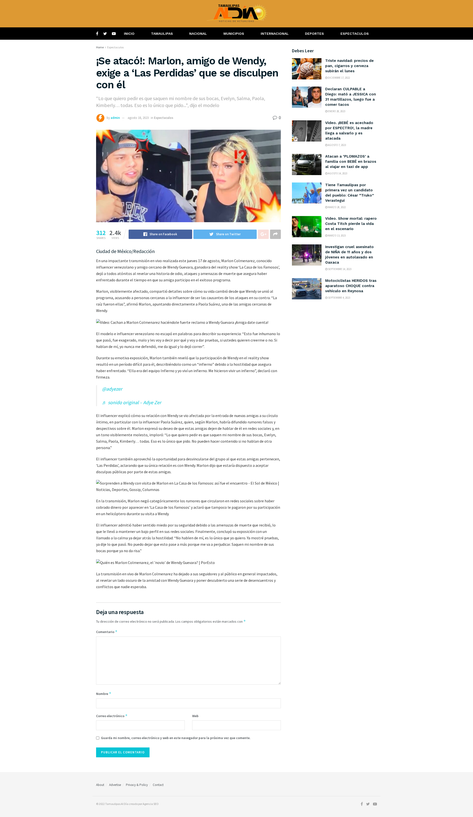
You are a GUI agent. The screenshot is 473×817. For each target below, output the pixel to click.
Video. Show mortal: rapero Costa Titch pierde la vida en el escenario (351, 223)
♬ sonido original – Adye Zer (131, 402)
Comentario (107, 631)
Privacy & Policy (137, 785)
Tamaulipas (162, 34)
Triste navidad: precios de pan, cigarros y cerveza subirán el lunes (349, 65)
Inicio (129, 34)
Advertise (115, 785)
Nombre (103, 693)
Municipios (233, 34)
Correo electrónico (112, 715)
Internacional (275, 34)
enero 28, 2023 (336, 111)
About (100, 785)
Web (195, 716)
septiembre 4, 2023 (338, 297)
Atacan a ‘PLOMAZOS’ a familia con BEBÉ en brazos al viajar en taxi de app (350, 161)
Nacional (198, 34)
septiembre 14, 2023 (339, 269)
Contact (158, 785)
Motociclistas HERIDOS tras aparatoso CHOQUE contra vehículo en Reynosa (350, 285)
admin (115, 118)
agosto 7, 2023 (336, 145)
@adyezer (112, 389)
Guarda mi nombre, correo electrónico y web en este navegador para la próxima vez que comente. (176, 738)
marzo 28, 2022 (336, 207)
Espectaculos (354, 34)
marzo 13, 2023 (336, 235)
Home (100, 47)
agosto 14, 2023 (337, 173)
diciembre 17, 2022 (338, 77)
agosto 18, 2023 (138, 118)
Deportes (314, 34)
